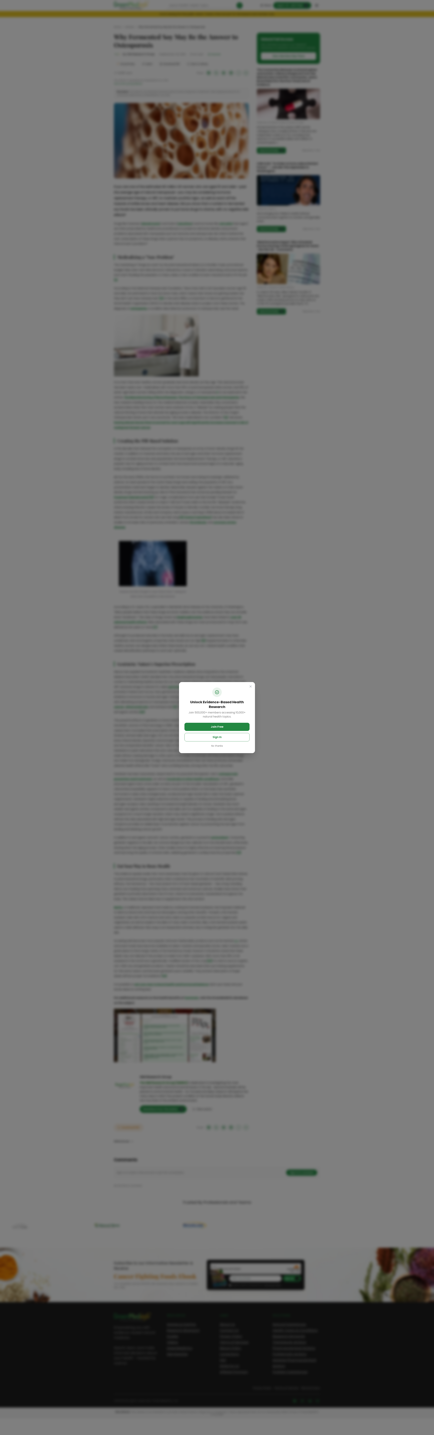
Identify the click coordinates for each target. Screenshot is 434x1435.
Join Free (217, 727)
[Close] (250, 686)
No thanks (217, 746)
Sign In (217, 737)
